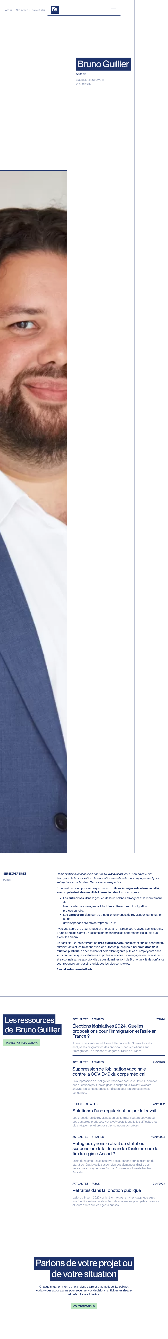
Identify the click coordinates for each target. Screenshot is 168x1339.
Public (7, 879)
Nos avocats (22, 10)
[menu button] (113, 9)
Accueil (8, 10)
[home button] (55, 10)
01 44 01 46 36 (83, 83)
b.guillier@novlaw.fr (90, 79)
